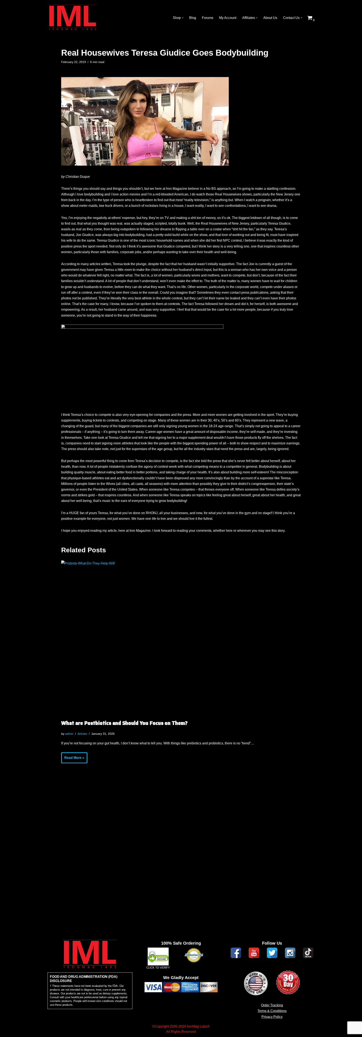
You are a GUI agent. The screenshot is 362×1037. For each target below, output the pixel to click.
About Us (270, 18)
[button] (182, 17)
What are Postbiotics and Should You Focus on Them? (124, 723)
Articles (82, 733)
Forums (207, 18)
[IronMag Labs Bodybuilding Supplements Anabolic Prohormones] (73, 18)
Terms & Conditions (272, 1011)
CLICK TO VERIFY (158, 967)
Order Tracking (272, 1005)
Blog (192, 18)
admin (69, 733)
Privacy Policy (272, 1017)
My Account (227, 18)
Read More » (72, 759)
